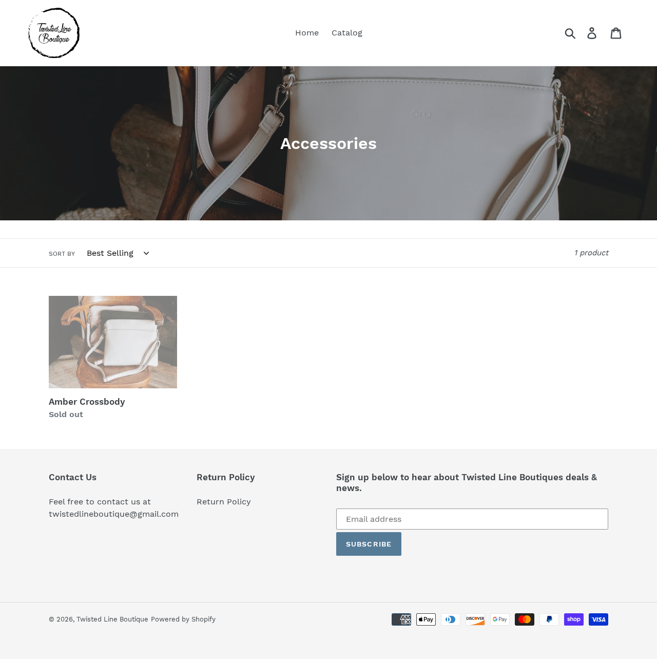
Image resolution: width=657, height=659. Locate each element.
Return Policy (224, 501)
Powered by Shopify (183, 619)
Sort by (62, 253)
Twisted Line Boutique (112, 619)
